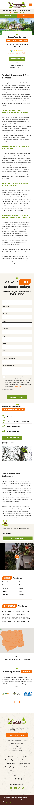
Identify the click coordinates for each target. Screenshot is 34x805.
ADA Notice (24, 767)
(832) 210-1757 (17, 730)
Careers (24, 760)
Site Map (9, 770)
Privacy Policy (17, 386)
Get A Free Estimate (17, 59)
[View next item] (19, 701)
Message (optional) (8, 365)
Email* (4, 321)
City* (4, 336)
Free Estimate (8, 16)
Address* (5, 328)
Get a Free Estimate (17, 397)
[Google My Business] (15, 779)
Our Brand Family (9, 763)
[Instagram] (18, 779)
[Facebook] (12, 779)
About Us (10, 756)
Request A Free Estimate (17, 735)
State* (5, 343)
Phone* (5, 314)
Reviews (24, 756)
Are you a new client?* (9, 358)
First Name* (6, 299)
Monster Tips (9, 760)
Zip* (4, 351)
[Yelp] (21, 779)
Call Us (25, 16)
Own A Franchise (24, 763)
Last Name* (6, 306)
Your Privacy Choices (9, 803)
